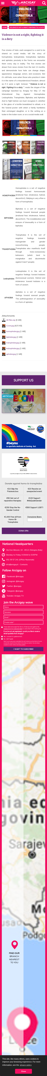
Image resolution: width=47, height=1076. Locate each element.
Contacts (24, 564)
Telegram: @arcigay (15, 591)
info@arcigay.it (12, 564)
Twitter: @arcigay (14, 586)
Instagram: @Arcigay (15, 581)
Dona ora (23, 531)
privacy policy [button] (26, 1065)
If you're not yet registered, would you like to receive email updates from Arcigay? (22, 632)
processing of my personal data (13, 629)
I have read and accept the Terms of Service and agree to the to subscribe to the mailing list (22, 627)
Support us (23, 380)
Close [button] (23, 1071)
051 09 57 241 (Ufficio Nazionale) (20, 559)
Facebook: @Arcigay (15, 576)
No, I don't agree (8, 639)
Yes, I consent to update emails (13, 636)
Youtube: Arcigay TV (15, 596)
